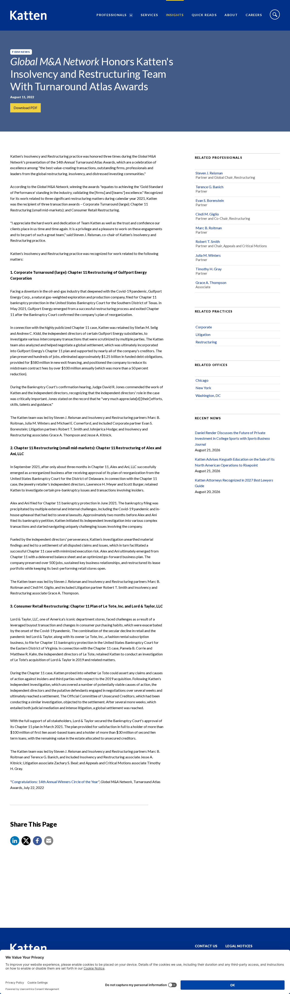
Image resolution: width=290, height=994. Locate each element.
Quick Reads (204, 15)
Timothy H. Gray (209, 269)
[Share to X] (26, 840)
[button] (14, 840)
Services (149, 15)
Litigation (203, 334)
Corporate (204, 327)
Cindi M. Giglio (207, 214)
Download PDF (25, 107)
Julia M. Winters (208, 255)
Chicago (202, 380)
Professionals (111, 15)
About (231, 15)
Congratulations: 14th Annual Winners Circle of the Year (55, 781)
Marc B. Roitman (209, 228)
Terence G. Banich (209, 187)
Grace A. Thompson (211, 282)
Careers (254, 15)
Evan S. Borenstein (210, 200)
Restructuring (206, 342)
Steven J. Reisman (209, 173)
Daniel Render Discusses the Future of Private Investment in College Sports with (232, 438)
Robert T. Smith (208, 241)
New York (203, 388)
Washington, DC (208, 395)
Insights (175, 15)
